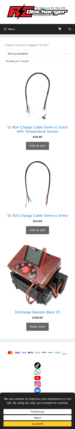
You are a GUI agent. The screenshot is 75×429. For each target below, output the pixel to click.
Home (9, 45)
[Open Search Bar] (70, 29)
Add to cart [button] (37, 145)
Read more (37, 326)
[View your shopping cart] (60, 29)
